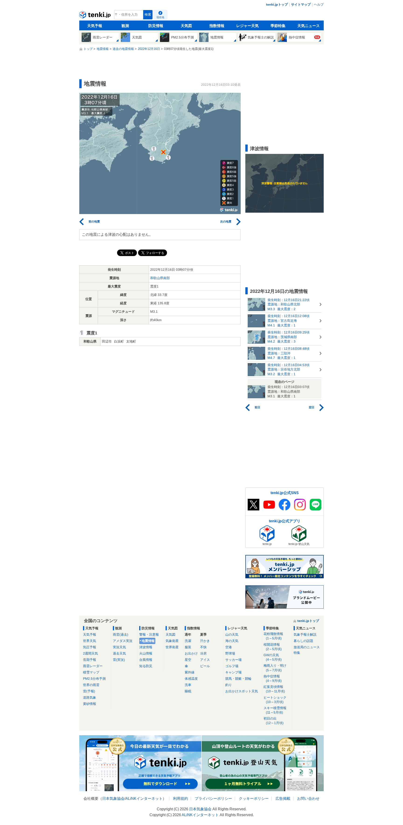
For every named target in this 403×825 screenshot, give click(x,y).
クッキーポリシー (254, 799)
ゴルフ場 (231, 666)
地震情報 (148, 641)
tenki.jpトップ (277, 4)
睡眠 (188, 691)
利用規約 (180, 799)
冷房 (203, 653)
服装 (188, 647)
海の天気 (231, 641)
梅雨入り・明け (275, 668)
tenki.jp (95, 16)
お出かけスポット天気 (241, 691)
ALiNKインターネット (144, 799)
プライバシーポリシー (213, 799)
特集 (297, 653)
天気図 (186, 26)
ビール (205, 666)
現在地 (160, 17)
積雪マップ (91, 672)
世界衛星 (172, 647)
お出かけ (191, 653)
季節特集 (278, 26)
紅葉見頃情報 (274, 689)
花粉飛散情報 (273, 636)
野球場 (230, 653)
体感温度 (191, 678)
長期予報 (89, 660)
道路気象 (89, 697)
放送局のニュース (307, 647)
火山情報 (145, 653)
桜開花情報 (273, 647)
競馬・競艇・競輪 (238, 678)
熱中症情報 (273, 678)
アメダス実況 (122, 641)
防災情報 (155, 26)
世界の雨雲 (91, 685)
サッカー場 (233, 660)
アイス (205, 660)
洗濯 (188, 641)
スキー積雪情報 (275, 710)
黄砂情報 (89, 704)
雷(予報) (89, 691)
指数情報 (216, 26)
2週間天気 (90, 653)
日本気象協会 (113, 799)
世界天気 (89, 641)
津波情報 (145, 647)
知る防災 (145, 666)
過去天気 (119, 653)
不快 (203, 647)
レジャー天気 (247, 26)
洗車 (188, 685)
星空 (188, 660)
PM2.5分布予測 (94, 678)
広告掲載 (282, 799)
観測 (125, 26)
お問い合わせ (308, 799)
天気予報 (94, 26)
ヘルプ (319, 4)
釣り (228, 685)
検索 (148, 14)
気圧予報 (89, 647)
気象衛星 (172, 641)
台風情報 (145, 660)
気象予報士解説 (305, 634)
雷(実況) (119, 660)
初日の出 (274, 721)
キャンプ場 (233, 672)
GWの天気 (273, 657)
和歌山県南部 (160, 278)
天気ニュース (308, 26)
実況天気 (119, 647)
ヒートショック (275, 700)
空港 (228, 647)
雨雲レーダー (93, 666)
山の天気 (231, 634)
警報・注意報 (149, 634)
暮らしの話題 (303, 641)
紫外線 (190, 672)
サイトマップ (301, 4)
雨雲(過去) (120, 634)
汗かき (205, 641)
